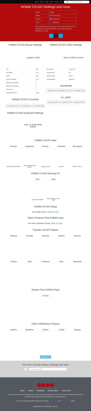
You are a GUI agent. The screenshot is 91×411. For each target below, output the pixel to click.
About (22, 390)
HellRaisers (55, 22)
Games (42, 1)
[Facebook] (39, 385)
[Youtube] (52, 385)
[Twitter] (43, 385)
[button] (45, 357)
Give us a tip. (53, 212)
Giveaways (41, 390)
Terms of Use (66, 390)
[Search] (88, 2)
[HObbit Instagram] (56, 36)
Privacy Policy (53, 390)
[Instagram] (48, 385)
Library (51, 1)
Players (37, 1)
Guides (46, 1)
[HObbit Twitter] (51, 36)
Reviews (56, 1)
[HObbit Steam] (61, 36)
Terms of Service (66, 401)
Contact (30, 390)
